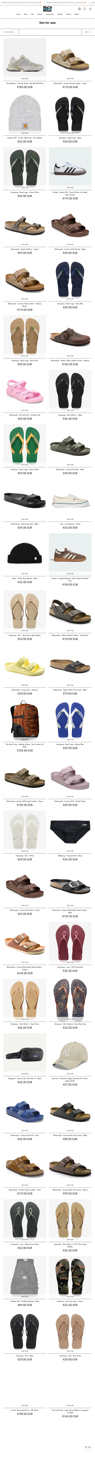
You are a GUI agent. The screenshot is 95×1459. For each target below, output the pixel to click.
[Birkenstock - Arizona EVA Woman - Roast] (70, 225)
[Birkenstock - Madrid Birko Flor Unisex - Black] (70, 666)
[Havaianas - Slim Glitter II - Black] (70, 391)
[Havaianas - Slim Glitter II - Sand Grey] (24, 1000)
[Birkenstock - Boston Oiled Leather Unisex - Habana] (70, 336)
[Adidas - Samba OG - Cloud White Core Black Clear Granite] (70, 168)
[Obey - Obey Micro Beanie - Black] (24, 554)
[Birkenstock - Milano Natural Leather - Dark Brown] (70, 611)
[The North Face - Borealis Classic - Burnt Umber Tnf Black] (24, 720)
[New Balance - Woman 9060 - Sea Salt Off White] (24, 59)
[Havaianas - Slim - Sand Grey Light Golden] (24, 611)
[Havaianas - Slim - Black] (24, 1331)
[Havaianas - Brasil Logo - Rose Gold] (24, 336)
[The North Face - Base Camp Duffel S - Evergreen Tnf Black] (70, 1386)
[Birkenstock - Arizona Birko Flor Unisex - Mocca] (70, 1166)
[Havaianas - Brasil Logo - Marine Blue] (70, 720)
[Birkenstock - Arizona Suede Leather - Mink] (24, 1166)
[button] (32, 14)
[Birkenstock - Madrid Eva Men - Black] (24, 500)
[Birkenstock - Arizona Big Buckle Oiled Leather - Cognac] (24, 943)
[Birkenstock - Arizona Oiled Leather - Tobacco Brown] (24, 279)
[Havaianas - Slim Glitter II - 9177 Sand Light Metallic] (70, 1220)
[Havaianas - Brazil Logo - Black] (70, 114)
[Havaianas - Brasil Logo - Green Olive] (24, 168)
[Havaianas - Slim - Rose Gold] (70, 1331)
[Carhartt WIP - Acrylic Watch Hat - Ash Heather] (24, 114)
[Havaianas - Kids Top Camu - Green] (70, 1277)
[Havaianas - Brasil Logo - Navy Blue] (70, 279)
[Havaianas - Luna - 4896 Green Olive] (24, 1220)
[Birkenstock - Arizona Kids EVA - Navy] (24, 1111)
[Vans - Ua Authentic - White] (70, 500)
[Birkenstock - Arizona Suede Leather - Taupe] (70, 59)
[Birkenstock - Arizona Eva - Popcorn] (24, 666)
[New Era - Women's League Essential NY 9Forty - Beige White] (70, 1054)
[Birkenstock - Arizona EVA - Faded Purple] (70, 777)
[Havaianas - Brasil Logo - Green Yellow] (24, 445)
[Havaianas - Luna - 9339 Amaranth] (70, 943)
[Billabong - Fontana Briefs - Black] (70, 831)
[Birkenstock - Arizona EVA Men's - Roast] (24, 886)
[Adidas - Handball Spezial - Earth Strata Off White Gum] (70, 554)
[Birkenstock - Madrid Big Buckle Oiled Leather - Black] (70, 886)
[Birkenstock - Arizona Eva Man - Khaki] (70, 445)
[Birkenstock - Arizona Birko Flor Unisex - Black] (70, 1111)
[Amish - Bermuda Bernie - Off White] (24, 1386)
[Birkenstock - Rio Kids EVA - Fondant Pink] (24, 391)
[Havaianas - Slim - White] (24, 831)
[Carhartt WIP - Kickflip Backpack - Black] (24, 1277)
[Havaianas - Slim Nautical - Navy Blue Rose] (70, 1000)
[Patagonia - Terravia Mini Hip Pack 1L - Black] (24, 1054)
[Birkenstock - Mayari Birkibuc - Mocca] (24, 225)
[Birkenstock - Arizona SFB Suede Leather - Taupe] (24, 777)
